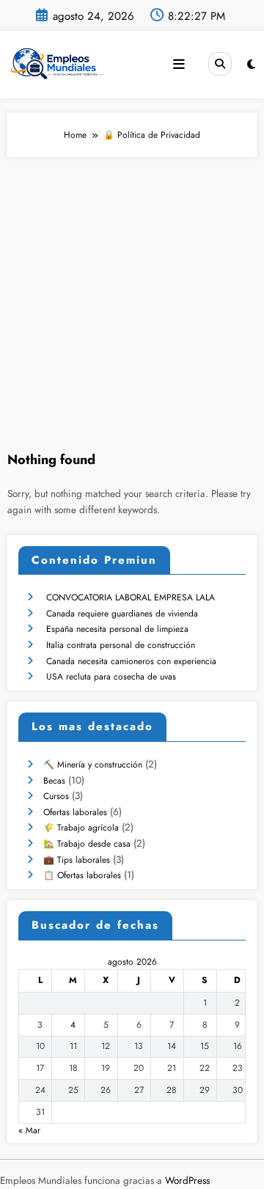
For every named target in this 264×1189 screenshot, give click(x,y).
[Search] (220, 64)
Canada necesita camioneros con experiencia (131, 661)
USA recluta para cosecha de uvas (111, 676)
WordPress (187, 1181)
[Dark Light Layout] (251, 64)
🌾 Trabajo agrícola (81, 827)
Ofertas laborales (75, 812)
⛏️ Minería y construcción (92, 764)
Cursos (56, 796)
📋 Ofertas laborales (82, 875)
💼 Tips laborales (76, 859)
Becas (54, 780)
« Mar (29, 1130)
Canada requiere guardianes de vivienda (122, 613)
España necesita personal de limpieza (117, 629)
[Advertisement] (132, 296)
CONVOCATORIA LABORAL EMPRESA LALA (130, 597)
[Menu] (179, 64)
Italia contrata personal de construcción (120, 645)
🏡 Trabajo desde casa (87, 843)
